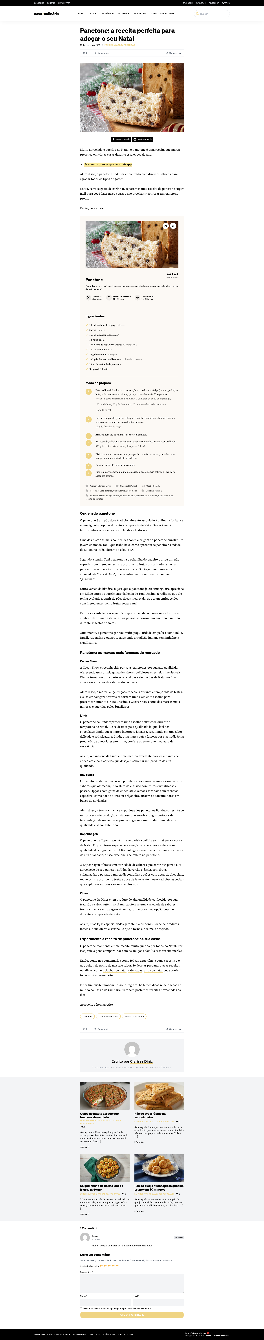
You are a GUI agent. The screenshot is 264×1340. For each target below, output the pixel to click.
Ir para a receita (122, 139)
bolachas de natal (115, 970)
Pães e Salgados (114, 45)
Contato (51, 3)
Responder (178, 1237)
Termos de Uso (79, 1334)
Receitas (123, 13)
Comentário (86, 1272)
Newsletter (64, 3)
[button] (173, 226)
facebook (188, 3)
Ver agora (224, 1334)
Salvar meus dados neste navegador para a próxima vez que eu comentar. (117, 1308)
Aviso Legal (95, 1334)
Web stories (140, 13)
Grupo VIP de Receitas (163, 13)
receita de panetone (134, 1016)
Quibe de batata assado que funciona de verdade (99, 1115)
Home (81, 13)
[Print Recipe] (166, 226)
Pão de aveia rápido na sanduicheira (150, 1115)
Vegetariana (87, 1123)
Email (136, 1296)
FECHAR (255, 1323)
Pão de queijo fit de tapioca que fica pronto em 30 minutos (158, 1187)
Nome (83, 1296)
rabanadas (135, 970)
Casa (91, 13)
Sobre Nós (39, 3)
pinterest (214, 3)
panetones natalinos (108, 1016)
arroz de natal (153, 970)
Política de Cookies (113, 1334)
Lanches (138, 1122)
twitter (226, 3)
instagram (201, 3)
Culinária (106, 13)
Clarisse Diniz (141, 1061)
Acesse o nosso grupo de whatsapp (108, 164)
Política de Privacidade (58, 1334)
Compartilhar (175, 53)
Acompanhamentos (90, 1121)
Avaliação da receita (89, 1266)
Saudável (169, 1122)
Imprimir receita (144, 139)
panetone (87, 1016)
